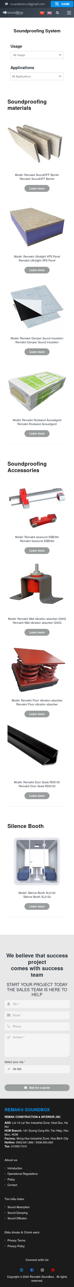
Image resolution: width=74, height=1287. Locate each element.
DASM (65, 4)
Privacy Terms (16, 1240)
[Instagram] (42, 1270)
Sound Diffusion (17, 1218)
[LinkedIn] (21, 1270)
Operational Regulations (22, 1174)
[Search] (57, 13)
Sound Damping (17, 1213)
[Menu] (69, 13)
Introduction (14, 1168)
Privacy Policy (16, 1246)
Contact (12, 1185)
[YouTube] (52, 1270)
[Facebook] (31, 1270)
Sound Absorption (18, 1207)
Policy (11, 1179)
